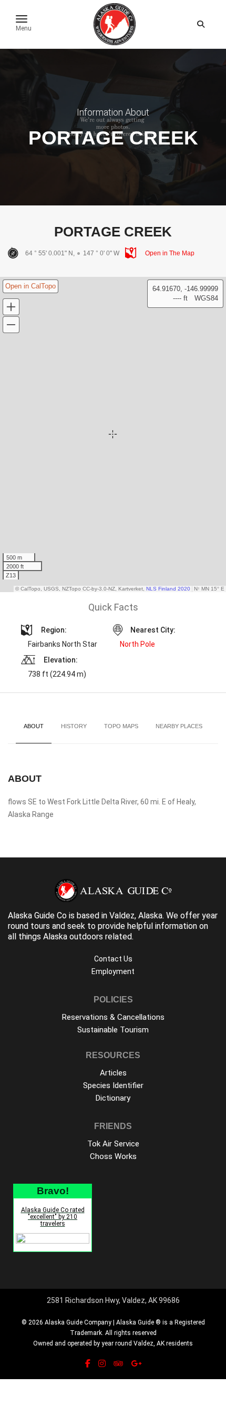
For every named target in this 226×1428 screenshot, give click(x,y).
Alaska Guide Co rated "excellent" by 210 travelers (53, 1216)
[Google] (136, 1364)
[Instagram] (102, 1364)
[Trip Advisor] (118, 1364)
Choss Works (113, 1156)
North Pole (137, 644)
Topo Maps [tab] (121, 726)
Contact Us (113, 959)
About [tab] (34, 726)
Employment (113, 971)
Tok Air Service (113, 1143)
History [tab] (74, 726)
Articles (113, 1073)
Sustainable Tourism (113, 1029)
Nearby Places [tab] (179, 726)
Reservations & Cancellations (113, 1017)
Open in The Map (168, 253)
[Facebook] (87, 1364)
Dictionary (113, 1098)
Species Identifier (113, 1085)
